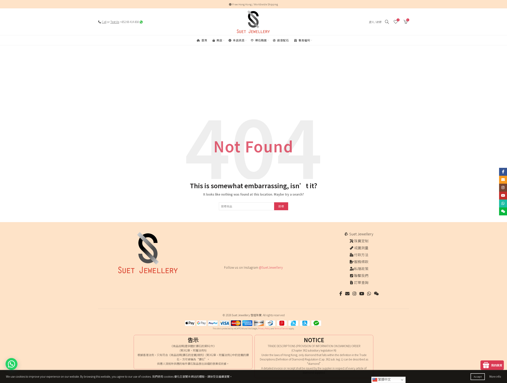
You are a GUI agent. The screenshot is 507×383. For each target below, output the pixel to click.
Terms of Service (281, 328)
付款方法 (361, 254)
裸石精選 (260, 40)
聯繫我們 (361, 275)
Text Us (114, 22)
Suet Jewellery (361, 233)
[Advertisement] (253, 83)
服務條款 (361, 261)
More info (495, 376)
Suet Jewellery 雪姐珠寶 (247, 315)
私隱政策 (361, 268)
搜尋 (281, 206)
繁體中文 (384, 379)
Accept (478, 376)
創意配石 (283, 40)
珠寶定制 (361, 240)
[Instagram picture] (225, 275)
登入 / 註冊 (375, 22)
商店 (219, 40)
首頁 (204, 40)
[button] (11, 364)
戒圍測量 (361, 247)
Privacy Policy (264, 328)
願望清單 (398, 20)
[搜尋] (387, 22)
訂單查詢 (361, 282)
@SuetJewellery (271, 267)
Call (104, 22)
